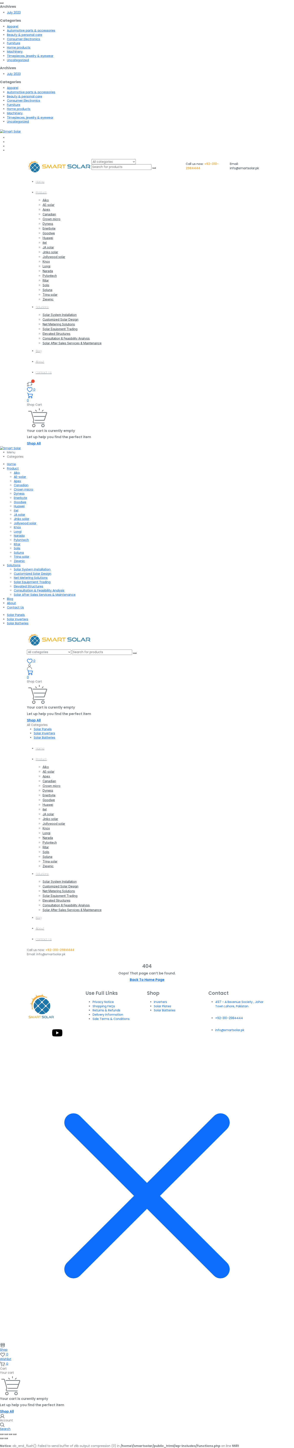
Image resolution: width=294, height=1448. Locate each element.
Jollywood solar (54, 257)
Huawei (48, 238)
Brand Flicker (187, 1043)
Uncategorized (18, 60)
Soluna (47, 290)
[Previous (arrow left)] (1, 1438)
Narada (48, 271)
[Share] (10, 1434)
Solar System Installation (60, 315)
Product (41, 192)
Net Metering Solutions (59, 324)
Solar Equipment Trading (60, 329)
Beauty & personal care (24, 35)
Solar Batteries (17, 623)
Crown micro (51, 219)
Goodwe (49, 233)
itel (45, 242)
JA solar (48, 247)
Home (40, 182)
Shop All (34, 443)
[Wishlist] (29, 384)
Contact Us (44, 372)
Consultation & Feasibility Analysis (66, 338)
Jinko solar (50, 252)
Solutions (42, 307)
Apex (46, 209)
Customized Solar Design (60, 319)
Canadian (49, 214)
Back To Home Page (147, 979)
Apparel (12, 26)
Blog (39, 351)
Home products (18, 47)
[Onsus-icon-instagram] (45, 1032)
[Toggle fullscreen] (6, 1434)
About (40, 362)
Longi (46, 266)
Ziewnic (48, 299)
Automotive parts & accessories (31, 30)
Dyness (48, 224)
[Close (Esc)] (14, 1434)
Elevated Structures (56, 333)
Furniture (13, 43)
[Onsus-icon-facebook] (34, 1032)
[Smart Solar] (10, 131)
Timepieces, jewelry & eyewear (30, 56)
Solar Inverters (17, 619)
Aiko (46, 200)
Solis (46, 285)
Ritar (46, 280)
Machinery (15, 51)
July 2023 (14, 12)
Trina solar (50, 294)
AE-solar (48, 205)
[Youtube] (57, 1032)
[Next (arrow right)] (6, 1438)
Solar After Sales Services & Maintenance (72, 343)
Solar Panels (16, 615)
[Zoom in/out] (1, 1434)
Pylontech (50, 275)
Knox (46, 261)
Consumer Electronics (23, 39)
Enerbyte (49, 228)
